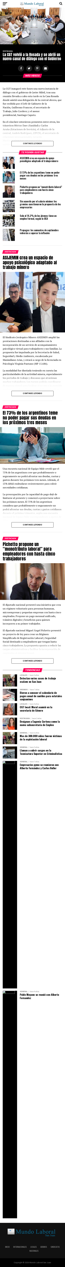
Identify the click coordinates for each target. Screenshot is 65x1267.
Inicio (7, 1246)
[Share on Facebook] (20, 68)
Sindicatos (55, 1246)
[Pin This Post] (37, 68)
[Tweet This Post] (29, 68)
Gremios (43, 1246)
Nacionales (34, 1250)
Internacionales (20, 1246)
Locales (33, 1246)
